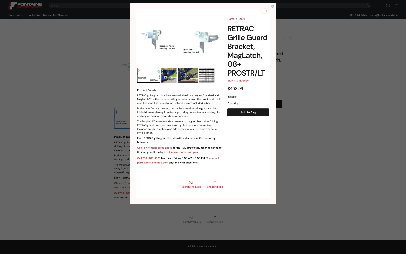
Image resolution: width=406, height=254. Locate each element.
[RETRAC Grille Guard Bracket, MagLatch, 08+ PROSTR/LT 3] (210, 75)
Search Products (191, 186)
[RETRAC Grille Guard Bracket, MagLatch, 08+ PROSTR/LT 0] (148, 75)
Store (242, 18)
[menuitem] (262, 11)
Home (230, 18)
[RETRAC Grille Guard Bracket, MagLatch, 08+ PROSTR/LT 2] (188, 75)
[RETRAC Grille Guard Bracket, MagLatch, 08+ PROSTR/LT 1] (168, 75)
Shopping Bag (215, 186)
